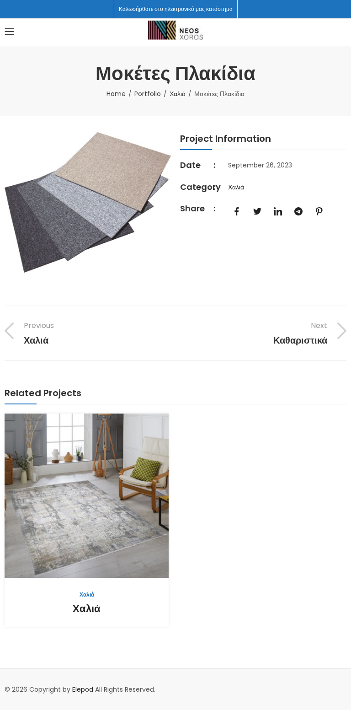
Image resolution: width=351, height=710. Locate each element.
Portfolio (147, 93)
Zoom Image (101, 495)
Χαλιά (178, 93)
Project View (72, 495)
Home (116, 93)
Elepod (82, 689)
